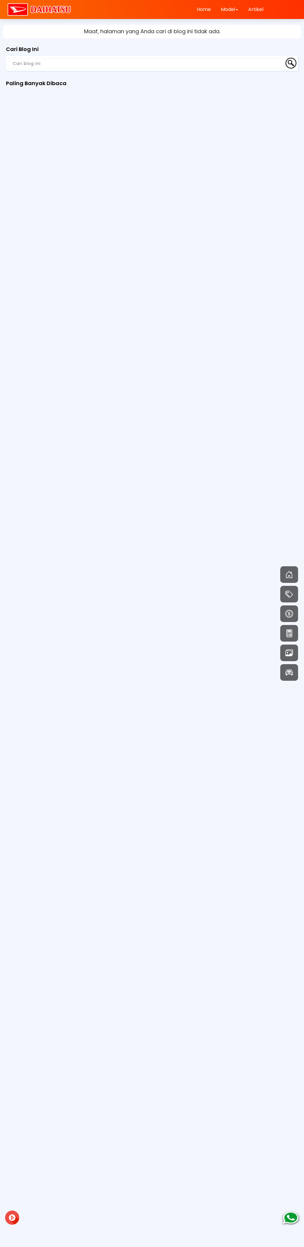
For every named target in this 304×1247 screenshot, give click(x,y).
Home (204, 9)
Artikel (255, 9)
